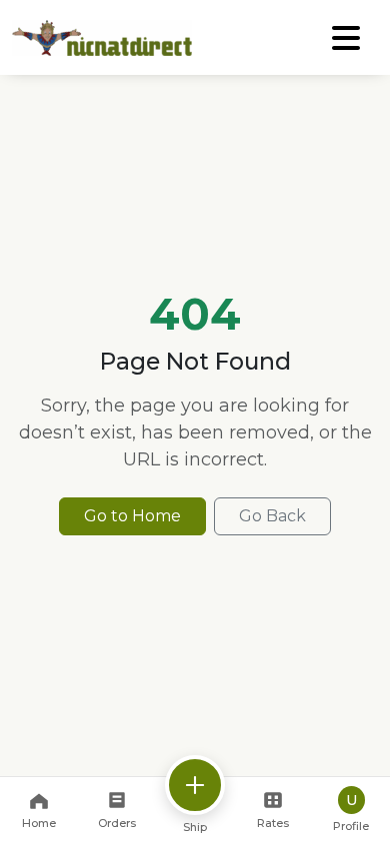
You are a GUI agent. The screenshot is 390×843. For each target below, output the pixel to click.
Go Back (272, 515)
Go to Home (132, 515)
